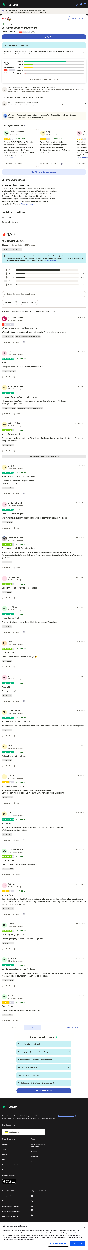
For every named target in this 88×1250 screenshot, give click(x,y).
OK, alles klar (77, 1243)
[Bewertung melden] (26, 164)
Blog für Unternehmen (10, 1216)
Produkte (5, 1201)
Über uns (5, 1144)
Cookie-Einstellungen (58, 1243)
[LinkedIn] (32, 1210)
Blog (4, 1160)
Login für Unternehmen (11, 1211)
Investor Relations (9, 1175)
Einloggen (34, 1157)
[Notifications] (76, 4)
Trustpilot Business (9, 1196)
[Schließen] (85, 11)
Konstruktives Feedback (28, 1067)
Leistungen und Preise (10, 1206)
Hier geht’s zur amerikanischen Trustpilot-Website (26, 12)
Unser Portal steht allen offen (30, 1044)
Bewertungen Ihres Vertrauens (38, 1145)
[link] (8, 31)
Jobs (4, 1149)
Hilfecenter (35, 1152)
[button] (25, 125)
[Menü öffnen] (85, 4)
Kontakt (5, 1155)
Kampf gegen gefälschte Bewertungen (34, 1052)
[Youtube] (32, 1215)
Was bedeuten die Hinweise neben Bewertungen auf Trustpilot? (28, 311)
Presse (5, 1170)
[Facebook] (32, 1196)
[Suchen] (81, 4)
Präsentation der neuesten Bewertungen (35, 1060)
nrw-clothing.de (11, 222)
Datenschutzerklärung (67, 1116)
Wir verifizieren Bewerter (29, 1075)
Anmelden (34, 1162)
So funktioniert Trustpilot (11, 1165)
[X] (32, 1200)
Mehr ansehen (27, 204)
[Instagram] (32, 1205)
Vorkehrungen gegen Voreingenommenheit (36, 1083)
